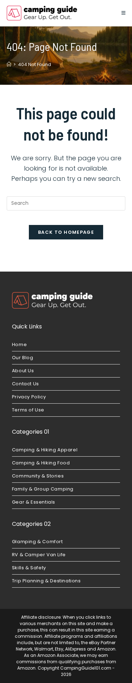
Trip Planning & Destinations (46, 580)
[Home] (9, 64)
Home (19, 344)
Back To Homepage (66, 232)
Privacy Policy (29, 396)
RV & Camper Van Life (39, 554)
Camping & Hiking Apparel (44, 449)
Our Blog (22, 357)
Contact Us (25, 383)
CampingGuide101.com (85, 668)
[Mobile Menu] (123, 13)
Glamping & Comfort (37, 541)
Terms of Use (28, 409)
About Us (23, 370)
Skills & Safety (29, 567)
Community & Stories (38, 476)
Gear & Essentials (33, 502)
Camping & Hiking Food (41, 462)
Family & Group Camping (43, 489)
